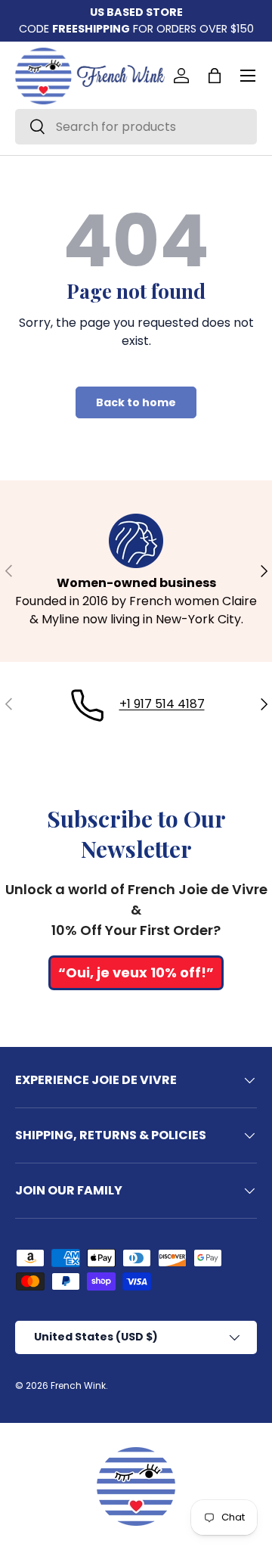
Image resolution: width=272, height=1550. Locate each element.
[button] (214, 75)
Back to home (136, 402)
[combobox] (136, 126)
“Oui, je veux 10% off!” (136, 972)
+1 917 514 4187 (162, 704)
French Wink (78, 1385)
